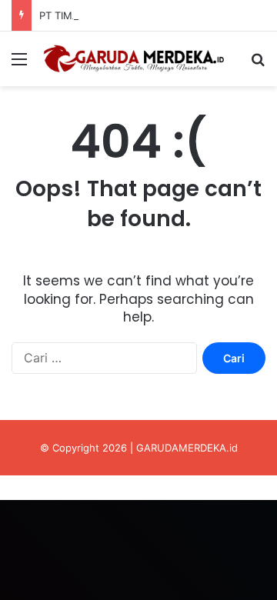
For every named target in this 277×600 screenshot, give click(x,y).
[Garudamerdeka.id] (138, 58)
